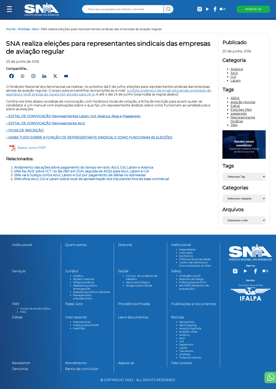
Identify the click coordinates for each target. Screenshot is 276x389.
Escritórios (186, 256)
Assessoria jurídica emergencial (85, 287)
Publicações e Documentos (193, 304)
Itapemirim (186, 344)
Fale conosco (181, 363)
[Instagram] (33, 76)
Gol (233, 77)
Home (11, 29)
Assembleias (187, 249)
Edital (235, 106)
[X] (55, 76)
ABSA (235, 98)
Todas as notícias (190, 357)
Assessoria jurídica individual (91, 292)
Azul (35, 29)
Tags (228, 166)
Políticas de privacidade (195, 259)
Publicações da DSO (192, 282)
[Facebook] (11, 76)
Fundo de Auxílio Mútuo (35, 308)
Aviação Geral (188, 331)
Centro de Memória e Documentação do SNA (195, 264)
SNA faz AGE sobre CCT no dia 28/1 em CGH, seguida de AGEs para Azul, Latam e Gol (81, 171)
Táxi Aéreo (186, 351)
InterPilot (79, 328)
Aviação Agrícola (190, 328)
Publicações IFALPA (86, 325)
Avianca (237, 69)
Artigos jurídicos (83, 282)
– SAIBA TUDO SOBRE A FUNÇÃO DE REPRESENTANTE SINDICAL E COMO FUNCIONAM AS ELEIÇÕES (89, 137)
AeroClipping (188, 325)
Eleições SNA (241, 110)
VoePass (184, 354)
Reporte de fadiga (191, 279)
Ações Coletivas (83, 279)
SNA (234, 125)
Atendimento (76, 363)
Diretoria (125, 245)
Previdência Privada (134, 304)
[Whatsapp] (22, 76)
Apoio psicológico (138, 282)
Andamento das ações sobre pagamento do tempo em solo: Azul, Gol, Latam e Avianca (83, 167)
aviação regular (243, 102)
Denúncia (20, 369)
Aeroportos (186, 321)
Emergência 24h (190, 275)
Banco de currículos (81, 369)
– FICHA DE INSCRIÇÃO (25, 130)
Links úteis (186, 252)
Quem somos (75, 245)
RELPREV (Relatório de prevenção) (194, 287)
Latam (236, 81)
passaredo (239, 114)
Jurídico (78, 275)
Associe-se (126, 363)
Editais (17, 317)
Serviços (18, 271)
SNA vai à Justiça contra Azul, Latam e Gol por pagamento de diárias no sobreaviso (80, 175)
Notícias (24, 29)
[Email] (66, 76)
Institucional (22, 245)
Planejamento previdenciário (82, 297)
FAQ (23, 311)
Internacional (81, 321)
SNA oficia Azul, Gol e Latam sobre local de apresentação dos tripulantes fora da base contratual (91, 179)
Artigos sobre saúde (139, 285)
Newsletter (21, 363)
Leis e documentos (133, 317)
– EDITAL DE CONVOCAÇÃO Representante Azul (45, 123)
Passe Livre (74, 304)
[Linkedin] (44, 76)
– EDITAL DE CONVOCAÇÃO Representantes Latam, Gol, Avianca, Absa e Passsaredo (73, 116)
